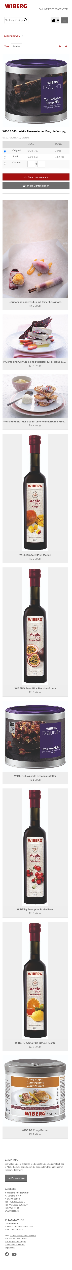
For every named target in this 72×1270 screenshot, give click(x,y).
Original (16, 150)
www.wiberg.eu (12, 1211)
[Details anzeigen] (35, 249)
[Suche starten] (25, 20)
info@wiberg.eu (12, 1208)
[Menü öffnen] (64, 20)
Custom (16, 162)
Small (15, 156)
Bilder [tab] (16, 46)
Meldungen (12, 36)
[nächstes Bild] (66, 46)
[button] (55, 20)
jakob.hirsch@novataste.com (23, 1236)
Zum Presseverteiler (16, 1178)
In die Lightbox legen (37, 185)
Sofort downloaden (37, 177)
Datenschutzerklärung (15, 1245)
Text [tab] (6, 46)
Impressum (10, 1248)
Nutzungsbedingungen (15, 1242)
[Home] (14, 6)
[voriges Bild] (60, 46)
